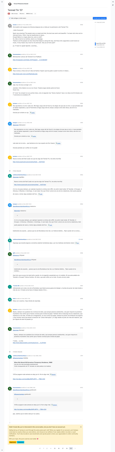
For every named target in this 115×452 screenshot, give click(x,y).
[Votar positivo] (73, 50)
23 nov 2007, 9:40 (27, 122)
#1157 (81, 54)
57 (62, 448)
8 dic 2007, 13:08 (37, 174)
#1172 (81, 387)
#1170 (81, 328)
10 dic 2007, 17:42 (27, 309)
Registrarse (13, 442)
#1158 (81, 68)
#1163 (81, 174)
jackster (15, 68)
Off (9, 13)
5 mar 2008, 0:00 (31, 387)
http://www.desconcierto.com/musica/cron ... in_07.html (29, 343)
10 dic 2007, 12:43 (29, 285)
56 (58, 448)
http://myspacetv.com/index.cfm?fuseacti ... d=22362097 (30, 60)
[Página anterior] (40, 448)
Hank (14, 298)
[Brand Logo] (10, 4)
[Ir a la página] (51, 448)
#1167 (81, 285)
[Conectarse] (113, 2)
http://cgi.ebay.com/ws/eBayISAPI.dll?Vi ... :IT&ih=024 (29, 379)
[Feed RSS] (35, 13)
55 (54, 448)
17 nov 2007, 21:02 (27, 24)
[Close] (81, 427)
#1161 (81, 122)
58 (67, 448)
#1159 (81, 82)
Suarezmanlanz (17, 54)
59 (71, 448)
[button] (2, 450)
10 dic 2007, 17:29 (26, 298)
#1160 (81, 103)
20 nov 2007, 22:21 (31, 54)
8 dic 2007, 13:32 (37, 239)
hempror (15, 122)
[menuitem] (113, 2)
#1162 (81, 156)
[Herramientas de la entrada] (81, 50)
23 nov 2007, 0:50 (31, 82)
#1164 (81, 204)
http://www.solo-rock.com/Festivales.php (25, 74)
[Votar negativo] (78, 50)
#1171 (81, 355)
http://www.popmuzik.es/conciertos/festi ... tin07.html (29, 162)
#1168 (81, 298)
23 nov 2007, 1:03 (27, 103)
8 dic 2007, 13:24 (27, 204)
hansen (15, 24)
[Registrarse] (113, 5)
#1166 (81, 253)
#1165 (81, 239)
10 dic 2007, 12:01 (25, 253)
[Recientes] (2, 2)
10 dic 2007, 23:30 (31, 328)
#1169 (81, 309)
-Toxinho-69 (16, 285)
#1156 (81, 24)
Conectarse (21, 442)
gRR (14, 253)
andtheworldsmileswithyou (20, 174)
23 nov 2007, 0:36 (27, 68)
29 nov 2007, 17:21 (27, 156)
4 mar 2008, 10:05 (37, 355)
